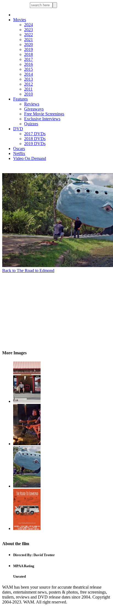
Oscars (19, 148)
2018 (28, 54)
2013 (28, 79)
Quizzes (31, 123)
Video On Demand (29, 158)
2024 (28, 24)
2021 (28, 39)
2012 (28, 84)
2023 (28, 29)
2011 (28, 89)
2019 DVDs (35, 143)
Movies (19, 19)
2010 (28, 94)
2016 (28, 64)
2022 (28, 34)
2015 (28, 69)
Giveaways (34, 109)
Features (20, 99)
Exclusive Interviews (42, 118)
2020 (28, 44)
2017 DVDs (35, 133)
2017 (28, 59)
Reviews (31, 104)
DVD (18, 128)
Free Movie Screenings (44, 114)
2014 (28, 74)
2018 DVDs (35, 138)
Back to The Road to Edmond (28, 270)
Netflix (19, 153)
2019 (28, 49)
